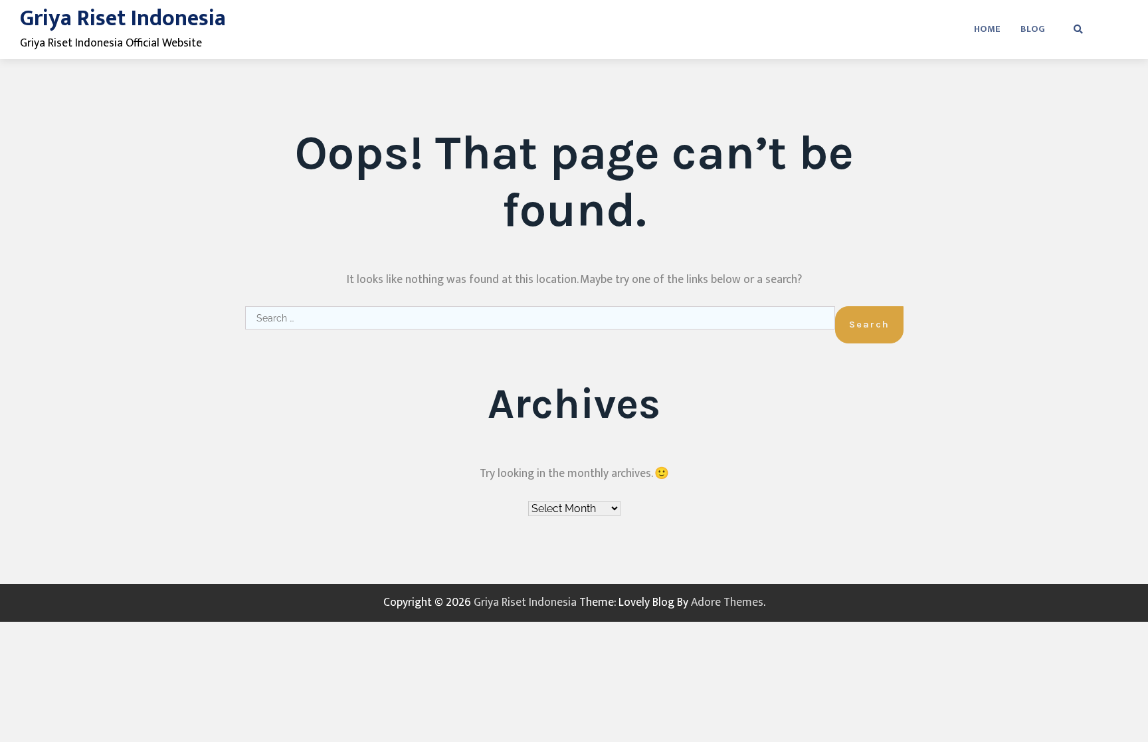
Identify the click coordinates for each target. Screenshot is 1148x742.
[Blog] (1121, 29)
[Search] (1078, 29)
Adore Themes (727, 602)
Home (987, 29)
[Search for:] (540, 324)
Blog (1032, 29)
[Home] (1101, 29)
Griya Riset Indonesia (123, 18)
